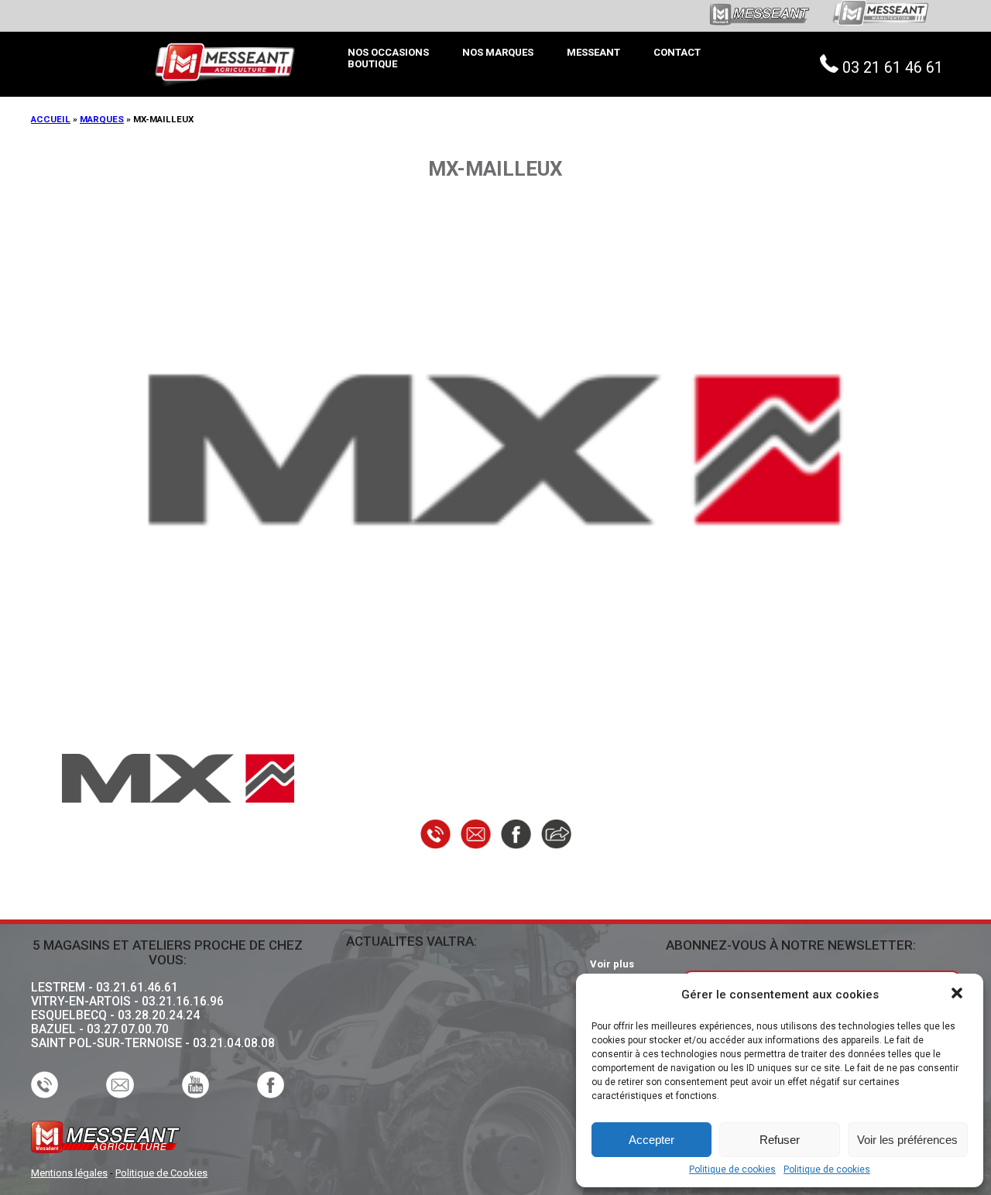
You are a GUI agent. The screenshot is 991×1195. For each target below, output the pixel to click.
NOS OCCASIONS (388, 52)
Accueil (50, 119)
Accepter (651, 1139)
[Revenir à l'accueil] (224, 25)
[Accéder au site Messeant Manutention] (865, 32)
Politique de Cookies (161, 1173)
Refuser (780, 1139)
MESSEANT (593, 52)
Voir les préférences (907, 1139)
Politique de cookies (732, 1170)
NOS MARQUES (497, 52)
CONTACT (677, 52)
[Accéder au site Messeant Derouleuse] (758, 23)
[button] (958, 994)
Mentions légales (69, 1173)
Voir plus (611, 964)
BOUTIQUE (372, 64)
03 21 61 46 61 (892, 68)
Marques (102, 119)
